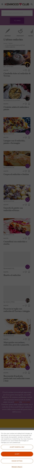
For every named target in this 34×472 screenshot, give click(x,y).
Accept (17, 454)
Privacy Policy (17, 466)
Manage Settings (17, 461)
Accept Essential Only (17, 447)
